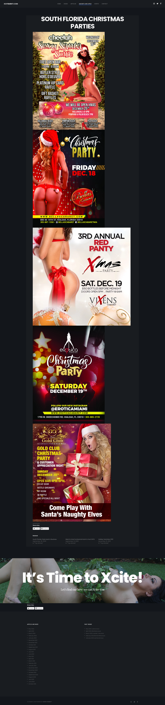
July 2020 (31, 679)
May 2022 (31, 629)
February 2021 (32, 663)
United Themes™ (47, 702)
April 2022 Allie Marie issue (93, 631)
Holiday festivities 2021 (105, 539)
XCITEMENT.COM (11, 4)
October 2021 (32, 645)
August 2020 (32, 677)
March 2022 (32, 633)
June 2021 (31, 654)
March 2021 (32, 661)
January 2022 (33, 638)
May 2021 (31, 656)
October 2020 (32, 672)
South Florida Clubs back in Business (45, 539)
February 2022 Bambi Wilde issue (95, 635)
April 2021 (31, 658)
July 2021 (31, 652)
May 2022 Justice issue (92, 629)
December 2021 (33, 640)
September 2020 (33, 675)
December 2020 (33, 668)
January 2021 (32, 665)
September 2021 (33, 647)
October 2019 (32, 684)
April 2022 (31, 631)
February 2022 (33, 635)
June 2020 (32, 681)
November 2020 (33, 670)
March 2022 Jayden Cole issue (95, 633)
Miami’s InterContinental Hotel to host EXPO (80, 539)
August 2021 (32, 649)
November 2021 (33, 642)
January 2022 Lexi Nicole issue (94, 638)
